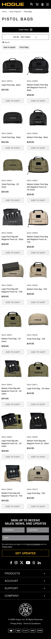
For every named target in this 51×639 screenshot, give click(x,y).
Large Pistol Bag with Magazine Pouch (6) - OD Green (11, 443)
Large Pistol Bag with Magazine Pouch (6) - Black (12, 238)
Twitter (22, 562)
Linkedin (39, 562)
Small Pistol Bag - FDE (36, 339)
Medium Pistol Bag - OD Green (11, 340)
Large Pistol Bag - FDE (36, 493)
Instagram (16, 562)
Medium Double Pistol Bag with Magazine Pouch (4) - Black (37, 87)
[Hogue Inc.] (13, 4)
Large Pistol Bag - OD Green (38, 389)
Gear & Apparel (15, 11)
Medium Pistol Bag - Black (37, 137)
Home (4, 11)
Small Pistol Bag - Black (11, 137)
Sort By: (16, 37)
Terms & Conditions (33, 544)
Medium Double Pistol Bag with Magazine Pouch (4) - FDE (37, 239)
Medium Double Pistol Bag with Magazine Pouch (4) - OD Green (37, 187)
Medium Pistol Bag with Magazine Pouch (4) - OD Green (11, 391)
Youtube (28, 562)
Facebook (11, 562)
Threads (34, 562)
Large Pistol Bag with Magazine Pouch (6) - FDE (11, 290)
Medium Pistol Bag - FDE (37, 289)
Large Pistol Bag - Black (11, 85)
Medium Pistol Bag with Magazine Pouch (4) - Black (38, 442)
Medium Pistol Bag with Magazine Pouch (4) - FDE (11, 494)
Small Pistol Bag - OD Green (10, 186)
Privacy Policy (7, 547)
